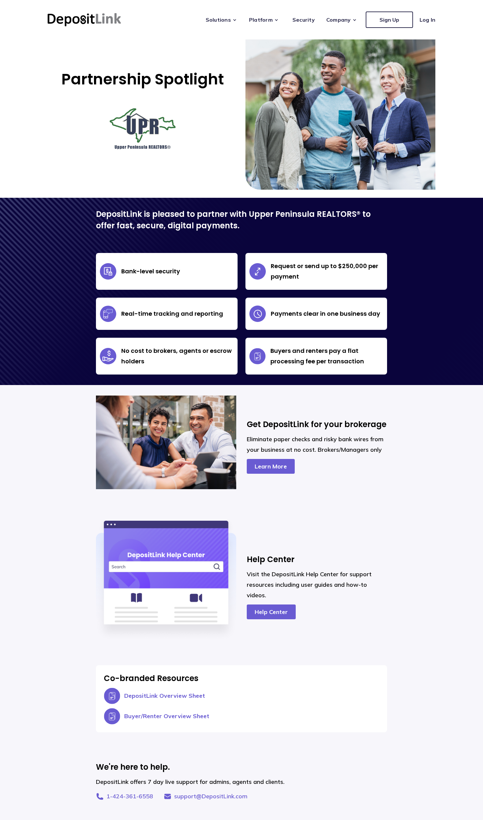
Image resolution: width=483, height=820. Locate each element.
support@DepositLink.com (210, 796)
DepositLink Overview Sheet (164, 695)
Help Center (271, 612)
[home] (84, 19)
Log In (428, 19)
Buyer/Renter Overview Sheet (166, 716)
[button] (222, 19)
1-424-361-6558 (129, 796)
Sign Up (389, 19)
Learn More (271, 466)
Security (303, 19)
